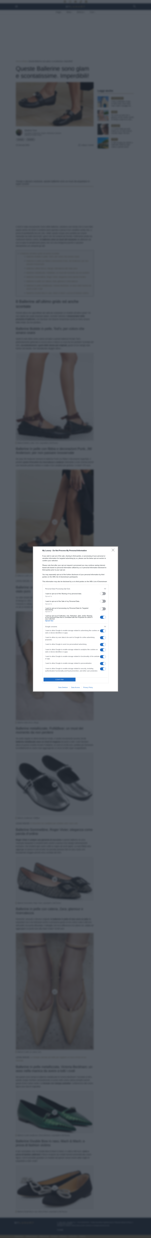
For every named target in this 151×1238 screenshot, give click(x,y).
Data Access (75, 687)
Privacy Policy (88, 687)
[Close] (114, 551)
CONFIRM (59, 679)
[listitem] (75, 589)
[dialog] (75, 619)
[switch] (103, 593)
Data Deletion (63, 687)
